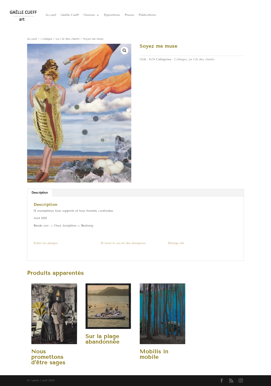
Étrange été (176, 243)
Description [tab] (40, 192)
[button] (124, 50)
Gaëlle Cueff (70, 15)
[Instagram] (241, 380)
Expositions (112, 15)
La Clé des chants (67, 39)
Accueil (51, 15)
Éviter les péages (46, 243)
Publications (147, 15)
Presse (129, 15)
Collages (46, 39)
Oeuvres (89, 15)
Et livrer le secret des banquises (123, 243)
